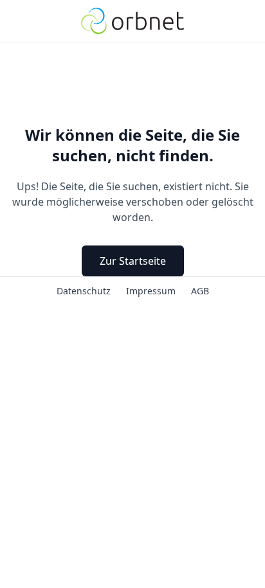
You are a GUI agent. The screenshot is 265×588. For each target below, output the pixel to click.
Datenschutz (84, 289)
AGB (200, 289)
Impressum (151, 289)
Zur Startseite (133, 261)
